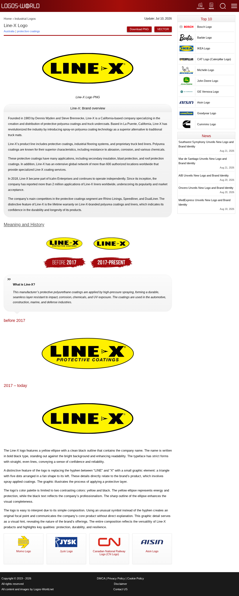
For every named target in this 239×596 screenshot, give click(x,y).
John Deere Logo (207, 80)
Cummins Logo (206, 124)
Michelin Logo (205, 70)
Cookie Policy (135, 578)
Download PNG (139, 29)
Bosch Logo (204, 26)
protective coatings (28, 31)
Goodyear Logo (206, 113)
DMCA (101, 578)
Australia (9, 31)
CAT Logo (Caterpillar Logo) (214, 59)
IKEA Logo (203, 48)
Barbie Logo (204, 37)
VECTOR (163, 29)
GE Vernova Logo (208, 91)
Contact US (120, 589)
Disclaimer (120, 583)
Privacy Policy (116, 578)
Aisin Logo (203, 102)
